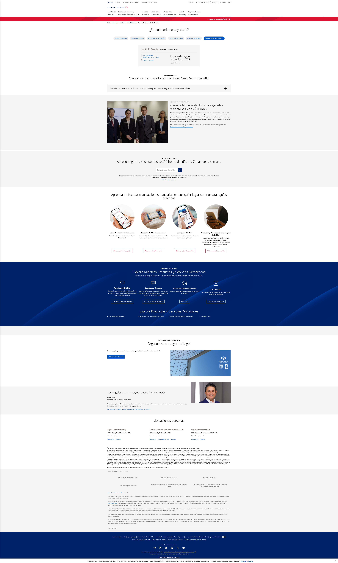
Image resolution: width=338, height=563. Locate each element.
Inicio (109, 23)
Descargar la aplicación (216, 301)
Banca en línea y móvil (176, 38)
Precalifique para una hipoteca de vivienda (152, 316)
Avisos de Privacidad (247, 561)
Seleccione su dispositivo (166, 170)
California (123, 23)
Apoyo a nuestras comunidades (214, 38)
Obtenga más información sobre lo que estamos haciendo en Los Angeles (128, 409)
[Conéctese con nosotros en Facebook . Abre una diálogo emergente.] (155, 548)
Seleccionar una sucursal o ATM (219, 19)
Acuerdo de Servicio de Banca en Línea (119, 492)
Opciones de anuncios (215, 537)
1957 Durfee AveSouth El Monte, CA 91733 (151, 56)
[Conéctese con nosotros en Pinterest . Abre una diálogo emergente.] (172, 548)
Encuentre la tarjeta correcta (122, 301)
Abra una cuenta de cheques (153, 301)
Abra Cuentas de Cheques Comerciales (181, 316)
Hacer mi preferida (148, 60)
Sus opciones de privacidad (139, 539)
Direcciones (110, 439)
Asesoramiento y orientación (156, 38)
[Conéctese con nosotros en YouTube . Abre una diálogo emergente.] (183, 548)
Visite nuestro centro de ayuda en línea (181, 127)
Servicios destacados (137, 38)
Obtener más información (122, 251)
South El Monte (132, 23)
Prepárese (184, 301)
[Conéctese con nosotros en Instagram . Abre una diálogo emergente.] (160, 548)
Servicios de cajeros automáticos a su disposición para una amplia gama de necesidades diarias (169, 88)
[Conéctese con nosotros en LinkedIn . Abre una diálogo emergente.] (166, 548)
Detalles (118, 439)
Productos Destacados (193, 38)
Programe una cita (163, 439)
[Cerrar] (335, 561)
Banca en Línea (205, 316)
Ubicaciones (115, 23)
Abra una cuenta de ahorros (117, 316)
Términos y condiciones (169, 180)
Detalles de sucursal (121, 38)
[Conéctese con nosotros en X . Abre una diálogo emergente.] (178, 548)
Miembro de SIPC (113, 503)
